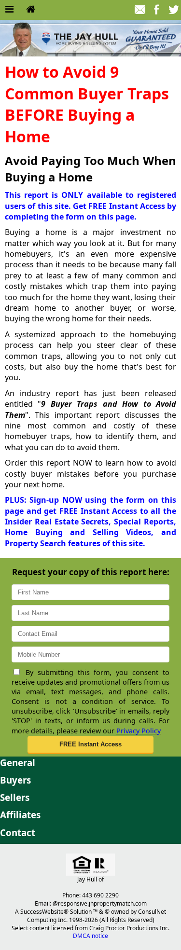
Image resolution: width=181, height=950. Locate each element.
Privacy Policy (138, 730)
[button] (91, 745)
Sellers (14, 797)
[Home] (30, 9)
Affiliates (20, 815)
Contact (17, 832)
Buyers (15, 780)
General (17, 763)
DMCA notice (90, 936)
